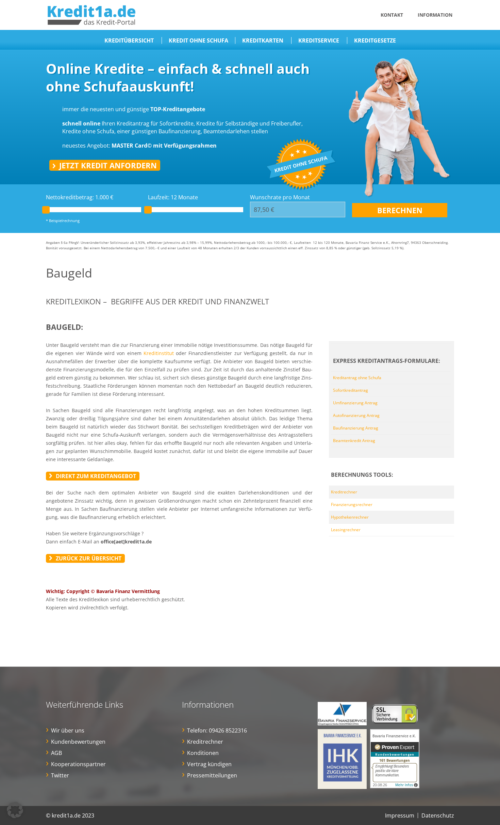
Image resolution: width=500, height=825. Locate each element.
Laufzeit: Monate (173, 197)
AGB (56, 753)
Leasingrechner (346, 530)
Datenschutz (437, 815)
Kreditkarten (262, 40)
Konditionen (203, 753)
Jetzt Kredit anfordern (108, 165)
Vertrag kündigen (209, 764)
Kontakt (392, 15)
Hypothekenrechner (350, 517)
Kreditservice (318, 40)
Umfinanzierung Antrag (355, 403)
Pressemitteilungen (212, 775)
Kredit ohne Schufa (198, 40)
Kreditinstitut (159, 353)
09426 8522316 (228, 730)
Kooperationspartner (78, 764)
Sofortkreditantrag (350, 390)
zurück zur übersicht (88, 558)
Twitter (60, 775)
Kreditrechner (344, 492)
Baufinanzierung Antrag (355, 428)
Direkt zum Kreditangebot (96, 476)
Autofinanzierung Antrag (356, 415)
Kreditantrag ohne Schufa (357, 378)
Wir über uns (67, 730)
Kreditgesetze (375, 40)
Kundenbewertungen (78, 741)
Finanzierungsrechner (351, 504)
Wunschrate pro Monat (280, 197)
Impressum (399, 815)
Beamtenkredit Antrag (354, 440)
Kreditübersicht (129, 40)
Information (435, 15)
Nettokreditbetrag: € (79, 197)
